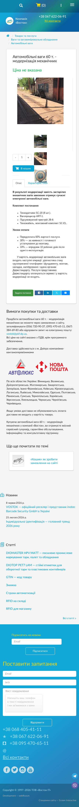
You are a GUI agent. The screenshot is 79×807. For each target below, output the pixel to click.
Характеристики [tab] (37, 183)
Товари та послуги (25, 36)
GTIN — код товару (19, 577)
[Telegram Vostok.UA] (74, 776)
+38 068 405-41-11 (22, 729)
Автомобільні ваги (22, 43)
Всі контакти (16, 757)
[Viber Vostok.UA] (74, 785)
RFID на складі (16, 601)
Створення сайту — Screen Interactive (57, 800)
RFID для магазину (18, 608)
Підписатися (40, 651)
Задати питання (23, 293)
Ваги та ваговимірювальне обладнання (34, 39)
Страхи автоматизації (20, 593)
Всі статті (68, 618)
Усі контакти (52, 21)
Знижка (11, 585)
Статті (10, 545)
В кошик (26, 168)
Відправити (37, 722)
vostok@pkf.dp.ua (16, 334)
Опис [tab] (19, 183)
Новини (11, 495)
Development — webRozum (16, 796)
